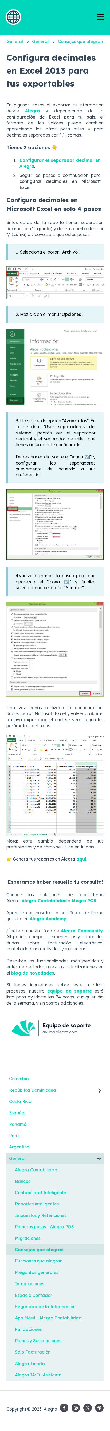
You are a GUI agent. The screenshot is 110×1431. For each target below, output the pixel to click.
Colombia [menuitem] (19, 1078)
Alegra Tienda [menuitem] (30, 1363)
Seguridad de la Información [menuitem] (45, 1306)
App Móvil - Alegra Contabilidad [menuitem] (48, 1318)
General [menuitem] (17, 1158)
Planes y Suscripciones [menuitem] (38, 1340)
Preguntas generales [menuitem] (36, 1272)
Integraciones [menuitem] (29, 1283)
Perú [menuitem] (14, 1135)
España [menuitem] (17, 1112)
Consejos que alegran (80, 41)
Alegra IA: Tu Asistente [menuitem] (38, 1375)
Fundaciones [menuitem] (28, 1329)
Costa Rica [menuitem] (20, 1101)
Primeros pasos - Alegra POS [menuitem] (44, 1226)
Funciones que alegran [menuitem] (38, 1261)
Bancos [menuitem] (22, 1181)
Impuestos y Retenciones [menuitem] (40, 1215)
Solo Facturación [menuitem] (32, 1352)
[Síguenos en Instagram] (76, 1408)
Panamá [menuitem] (18, 1124)
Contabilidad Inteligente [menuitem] (40, 1192)
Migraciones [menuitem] (27, 1238)
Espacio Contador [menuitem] (33, 1295)
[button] (99, 1090)
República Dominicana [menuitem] (32, 1090)
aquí (81, 859)
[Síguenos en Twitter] (87, 1408)
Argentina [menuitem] (19, 1147)
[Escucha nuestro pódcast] (99, 1408)
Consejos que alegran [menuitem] (39, 1249)
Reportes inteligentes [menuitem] (37, 1204)
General (14, 41)
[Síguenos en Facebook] (64, 1408)
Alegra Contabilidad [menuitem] (36, 1169)
